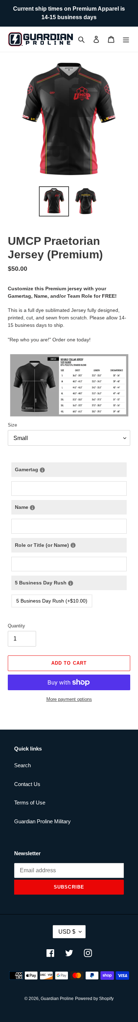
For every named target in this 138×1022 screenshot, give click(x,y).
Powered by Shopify (94, 998)
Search (22, 765)
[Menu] (126, 39)
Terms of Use (29, 803)
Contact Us (27, 784)
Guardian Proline (57, 998)
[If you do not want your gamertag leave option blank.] (42, 470)
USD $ (66, 932)
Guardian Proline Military (42, 821)
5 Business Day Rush (71, 581)
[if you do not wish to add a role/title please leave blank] (73, 545)
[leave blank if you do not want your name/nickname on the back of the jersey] (32, 507)
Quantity (16, 625)
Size (12, 425)
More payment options (69, 699)
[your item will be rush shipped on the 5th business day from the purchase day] (70, 583)
